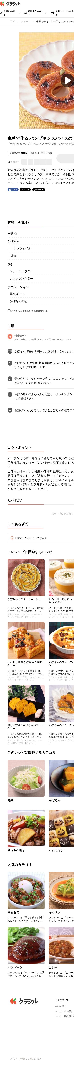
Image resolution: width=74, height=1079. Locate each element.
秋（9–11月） (17, 850)
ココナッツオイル (19, 248)
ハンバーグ (15, 967)
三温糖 (12, 256)
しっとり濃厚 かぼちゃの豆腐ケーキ (25, 664)
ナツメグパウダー (21, 278)
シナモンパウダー (21, 271)
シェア (14, 189)
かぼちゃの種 (18, 301)
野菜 (10, 800)
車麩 (10, 233)
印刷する (40, 189)
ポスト (27, 189)
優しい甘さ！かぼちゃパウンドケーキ (26, 727)
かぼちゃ (13, 241)
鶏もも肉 (13, 912)
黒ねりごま (17, 294)
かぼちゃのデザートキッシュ (24, 599)
